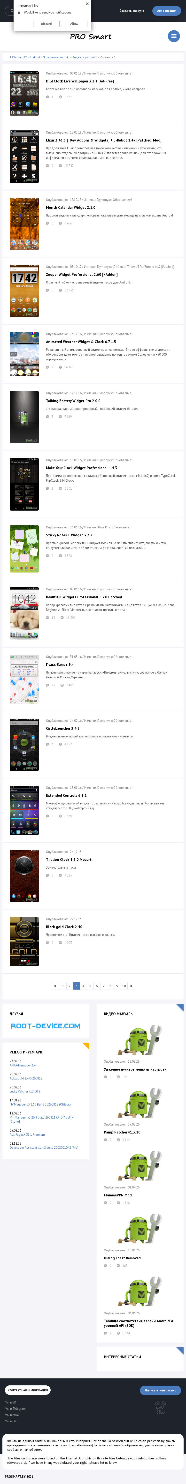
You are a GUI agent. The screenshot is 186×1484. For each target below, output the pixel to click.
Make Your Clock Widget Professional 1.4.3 (81, 467)
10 (124, 986)
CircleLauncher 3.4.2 (63, 728)
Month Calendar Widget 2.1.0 (70, 207)
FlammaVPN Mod (118, 1195)
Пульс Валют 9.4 (60, 664)
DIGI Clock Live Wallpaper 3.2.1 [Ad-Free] (80, 81)
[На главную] (90, 36)
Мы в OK (11, 1421)
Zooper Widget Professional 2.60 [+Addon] (82, 274)
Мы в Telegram (15, 1409)
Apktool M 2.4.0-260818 (26, 1078)
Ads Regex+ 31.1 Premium (27, 1135)
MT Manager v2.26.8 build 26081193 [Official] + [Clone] (42, 1119)
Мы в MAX (12, 1415)
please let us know (102, 1462)
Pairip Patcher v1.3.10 (122, 1132)
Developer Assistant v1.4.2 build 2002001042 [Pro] (44, 1148)
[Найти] (12, 11)
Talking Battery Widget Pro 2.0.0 (73, 400)
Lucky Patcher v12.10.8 (25, 1091)
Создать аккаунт (131, 11)
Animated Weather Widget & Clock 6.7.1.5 (81, 341)
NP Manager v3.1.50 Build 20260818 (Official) (40, 1104)
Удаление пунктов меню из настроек (135, 1069)
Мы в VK (10, 1402)
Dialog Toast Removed (122, 1258)
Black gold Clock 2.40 (64, 926)
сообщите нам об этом (24, 1449)
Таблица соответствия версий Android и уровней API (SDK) (138, 1323)
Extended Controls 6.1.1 (66, 795)
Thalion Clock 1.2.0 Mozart (69, 859)
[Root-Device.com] (46, 1025)
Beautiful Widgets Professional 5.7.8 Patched (84, 597)
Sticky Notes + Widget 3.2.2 (69, 535)
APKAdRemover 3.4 (23, 1065)
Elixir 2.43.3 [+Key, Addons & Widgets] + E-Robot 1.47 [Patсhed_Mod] (104, 140)
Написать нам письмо (160, 1390)
